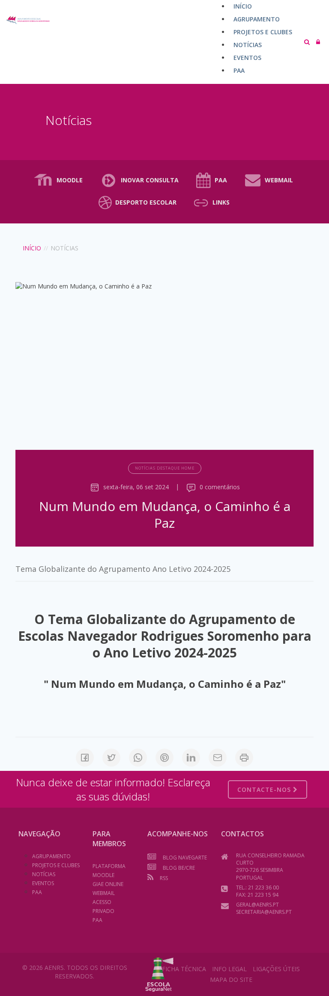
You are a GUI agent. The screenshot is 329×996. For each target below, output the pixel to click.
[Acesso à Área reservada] (318, 42)
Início (32, 248)
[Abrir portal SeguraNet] (159, 973)
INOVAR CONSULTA (150, 180)
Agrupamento (51, 856)
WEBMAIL (279, 180)
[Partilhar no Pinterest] (164, 757)
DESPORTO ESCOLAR (145, 202)
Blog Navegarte (185, 857)
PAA (221, 180)
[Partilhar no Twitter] (111, 757)
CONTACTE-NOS (265, 789)
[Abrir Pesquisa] (307, 42)
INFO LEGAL (229, 969)
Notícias (43, 874)
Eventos (43, 883)
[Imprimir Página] (244, 757)
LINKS (221, 202)
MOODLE (70, 180)
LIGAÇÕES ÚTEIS (276, 969)
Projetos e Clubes (56, 865)
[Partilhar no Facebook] (85, 757)
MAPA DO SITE (231, 979)
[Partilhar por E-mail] (218, 757)
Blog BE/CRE (179, 867)
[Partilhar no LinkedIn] (191, 757)
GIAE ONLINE (108, 884)
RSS (164, 878)
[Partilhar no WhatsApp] (138, 757)
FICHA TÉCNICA (184, 969)
